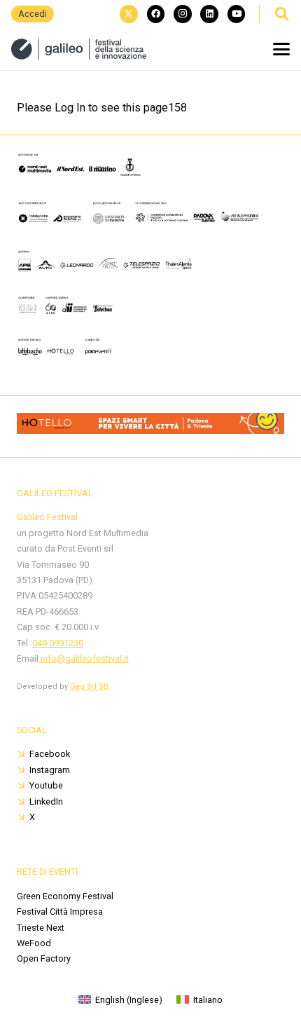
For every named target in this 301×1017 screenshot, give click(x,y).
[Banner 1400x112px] (150, 430)
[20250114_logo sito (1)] (78, 49)
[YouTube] (236, 14)
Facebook (49, 754)
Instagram (49, 770)
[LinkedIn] (209, 14)
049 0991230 (57, 643)
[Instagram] (183, 14)
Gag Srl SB (89, 686)
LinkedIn (46, 801)
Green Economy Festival (65, 896)
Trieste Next (40, 927)
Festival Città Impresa (60, 911)
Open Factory (44, 958)
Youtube (46, 785)
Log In (70, 107)
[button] (281, 14)
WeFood (34, 943)
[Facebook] (156, 14)
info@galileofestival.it (83, 658)
